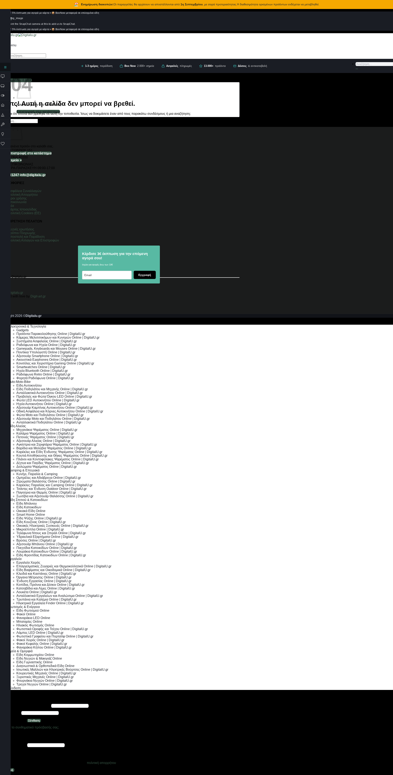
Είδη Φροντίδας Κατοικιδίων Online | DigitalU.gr (51, 555)
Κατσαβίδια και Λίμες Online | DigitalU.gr (45, 588)
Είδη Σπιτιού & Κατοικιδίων (28, 500)
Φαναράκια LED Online (33, 618)
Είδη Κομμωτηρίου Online (35, 655)
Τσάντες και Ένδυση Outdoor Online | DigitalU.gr (51, 488)
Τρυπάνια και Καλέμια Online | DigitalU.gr (46, 599)
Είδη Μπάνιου (26, 503)
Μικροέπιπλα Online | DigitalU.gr (40, 529)
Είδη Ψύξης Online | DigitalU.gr (39, 518)
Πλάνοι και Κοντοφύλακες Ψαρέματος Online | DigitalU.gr (57, 459)
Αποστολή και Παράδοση (26, 236)
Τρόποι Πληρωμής (21, 233)
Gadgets (22, 330)
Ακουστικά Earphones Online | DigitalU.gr (46, 359)
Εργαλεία (14, 559)
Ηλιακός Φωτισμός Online (35, 625)
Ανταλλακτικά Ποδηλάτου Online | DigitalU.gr (48, 422)
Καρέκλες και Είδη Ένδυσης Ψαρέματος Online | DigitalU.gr (59, 452)
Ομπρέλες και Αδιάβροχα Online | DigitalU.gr (48, 477)
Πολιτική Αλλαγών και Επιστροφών (33, 240)
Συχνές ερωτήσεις (21, 229)
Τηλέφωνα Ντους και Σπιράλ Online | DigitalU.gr (51, 533)
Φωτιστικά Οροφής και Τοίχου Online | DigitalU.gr (52, 629)
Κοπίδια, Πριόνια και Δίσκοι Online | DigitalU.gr (50, 584)
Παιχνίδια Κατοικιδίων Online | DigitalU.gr (46, 548)
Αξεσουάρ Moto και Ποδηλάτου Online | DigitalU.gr (53, 418)
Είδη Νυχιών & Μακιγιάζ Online (39, 658)
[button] (12, 45)
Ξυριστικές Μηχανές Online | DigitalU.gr (45, 677)
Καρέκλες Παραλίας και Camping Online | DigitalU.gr (54, 485)
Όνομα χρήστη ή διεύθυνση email (25, 705)
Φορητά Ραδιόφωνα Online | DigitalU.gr (45, 378)
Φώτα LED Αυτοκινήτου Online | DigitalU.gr (47, 400)
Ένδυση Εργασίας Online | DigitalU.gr (43, 581)
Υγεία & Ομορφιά (20, 651)
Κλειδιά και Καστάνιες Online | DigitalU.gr (46, 573)
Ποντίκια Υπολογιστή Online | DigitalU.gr (45, 352)
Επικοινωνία (17, 202)
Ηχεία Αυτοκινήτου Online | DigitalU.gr (44, 404)
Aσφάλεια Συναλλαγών (24, 191)
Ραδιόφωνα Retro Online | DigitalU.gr (43, 374)
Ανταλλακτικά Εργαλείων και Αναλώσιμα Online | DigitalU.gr (59, 595)
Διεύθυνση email (13, 745)
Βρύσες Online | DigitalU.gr (36, 540)
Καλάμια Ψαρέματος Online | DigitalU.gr (45, 433)
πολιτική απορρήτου (101, 763)
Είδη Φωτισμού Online (32, 610)
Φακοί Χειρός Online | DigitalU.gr (40, 640)
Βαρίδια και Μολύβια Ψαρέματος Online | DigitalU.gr (53, 448)
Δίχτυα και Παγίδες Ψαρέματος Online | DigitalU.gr (52, 463)
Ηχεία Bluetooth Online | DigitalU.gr (42, 370)
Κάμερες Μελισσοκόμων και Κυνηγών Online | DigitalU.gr (57, 337)
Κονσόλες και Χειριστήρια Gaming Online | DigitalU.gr (55, 363)
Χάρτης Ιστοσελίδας (22, 209)
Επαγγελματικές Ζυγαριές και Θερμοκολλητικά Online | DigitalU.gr (63, 566)
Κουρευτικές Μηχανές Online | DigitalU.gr (46, 673)
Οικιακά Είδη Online (30, 511)
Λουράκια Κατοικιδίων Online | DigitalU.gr (46, 551)
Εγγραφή (144, 275)
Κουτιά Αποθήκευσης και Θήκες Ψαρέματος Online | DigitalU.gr (61, 455)
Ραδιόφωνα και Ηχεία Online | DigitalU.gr (46, 345)
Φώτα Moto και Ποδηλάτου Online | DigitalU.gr (50, 415)
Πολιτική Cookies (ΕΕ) (24, 213)
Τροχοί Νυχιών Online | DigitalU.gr (41, 684)
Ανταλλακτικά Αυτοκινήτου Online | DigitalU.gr (49, 393)
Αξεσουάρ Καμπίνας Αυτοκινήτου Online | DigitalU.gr (54, 407)
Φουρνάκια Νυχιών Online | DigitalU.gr (44, 680)
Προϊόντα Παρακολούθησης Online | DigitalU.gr (50, 334)
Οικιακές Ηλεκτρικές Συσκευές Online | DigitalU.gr (52, 525)
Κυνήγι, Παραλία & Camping (37, 474)
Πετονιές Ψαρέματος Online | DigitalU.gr (45, 437)
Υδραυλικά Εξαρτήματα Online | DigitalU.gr (47, 536)
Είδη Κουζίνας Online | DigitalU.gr (41, 522)
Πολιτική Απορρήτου (23, 194)
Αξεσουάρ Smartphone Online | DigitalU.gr (47, 356)
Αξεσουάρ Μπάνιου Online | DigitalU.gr (44, 544)
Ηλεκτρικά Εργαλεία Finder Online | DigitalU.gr (50, 603)
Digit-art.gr (38, 296)
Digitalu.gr (16, 292)
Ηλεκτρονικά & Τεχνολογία (27, 326)
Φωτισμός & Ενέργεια (24, 607)
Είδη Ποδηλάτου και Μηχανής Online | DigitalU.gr (52, 389)
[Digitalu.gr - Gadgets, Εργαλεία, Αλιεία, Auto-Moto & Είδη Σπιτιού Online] (18, 35)
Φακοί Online (26, 614)
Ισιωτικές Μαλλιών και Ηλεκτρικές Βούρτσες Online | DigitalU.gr (62, 669)
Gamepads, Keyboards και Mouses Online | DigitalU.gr (56, 348)
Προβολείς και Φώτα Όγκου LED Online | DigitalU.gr (54, 396)
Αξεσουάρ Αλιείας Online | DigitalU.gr (43, 441)
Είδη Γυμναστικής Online (34, 662)
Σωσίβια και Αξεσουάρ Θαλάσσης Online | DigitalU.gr (54, 496)
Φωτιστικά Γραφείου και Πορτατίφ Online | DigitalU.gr (54, 636)
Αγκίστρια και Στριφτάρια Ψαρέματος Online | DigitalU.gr (56, 444)
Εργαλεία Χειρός (28, 562)
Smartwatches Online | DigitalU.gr (41, 367)
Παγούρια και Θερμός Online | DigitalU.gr (46, 492)
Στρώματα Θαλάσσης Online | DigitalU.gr (45, 481)
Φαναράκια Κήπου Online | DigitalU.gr (44, 647)
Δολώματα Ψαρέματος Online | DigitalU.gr (46, 466)
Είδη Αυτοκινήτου (29, 385)
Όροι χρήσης (17, 198)
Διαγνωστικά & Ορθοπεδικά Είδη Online (45, 666)
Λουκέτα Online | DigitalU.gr (36, 592)
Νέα (11, 205)
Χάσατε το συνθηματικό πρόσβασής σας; (29, 727)
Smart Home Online (30, 514)
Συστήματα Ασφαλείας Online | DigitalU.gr (46, 341)
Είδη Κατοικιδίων (28, 507)
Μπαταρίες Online (29, 621)
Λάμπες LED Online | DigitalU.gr (39, 632)
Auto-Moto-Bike (19, 382)
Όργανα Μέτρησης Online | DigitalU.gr (43, 577)
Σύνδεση (34, 720)
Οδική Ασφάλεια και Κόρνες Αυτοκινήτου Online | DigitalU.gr (59, 411)
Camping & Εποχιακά (24, 470)
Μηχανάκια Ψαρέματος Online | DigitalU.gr (46, 429)
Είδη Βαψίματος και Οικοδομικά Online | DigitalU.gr (53, 570)
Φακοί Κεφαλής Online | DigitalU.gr (41, 643)
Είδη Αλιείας (17, 426)
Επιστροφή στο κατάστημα (38, 111)
